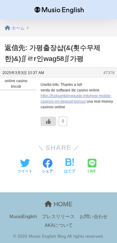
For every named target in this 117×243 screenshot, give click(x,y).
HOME (62, 204)
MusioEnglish (23, 216)
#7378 (109, 73)
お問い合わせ (94, 216)
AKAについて (59, 225)
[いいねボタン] (48, 121)
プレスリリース (58, 216)
